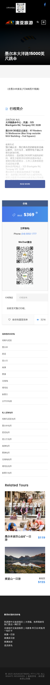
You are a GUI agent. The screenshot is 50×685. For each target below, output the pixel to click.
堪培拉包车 (7, 466)
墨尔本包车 (7, 425)
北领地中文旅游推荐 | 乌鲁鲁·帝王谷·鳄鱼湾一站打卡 (24, 629)
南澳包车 (6, 445)
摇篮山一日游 (13, 579)
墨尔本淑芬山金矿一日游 (18, 538)
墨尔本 (5, 347)
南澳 (4, 367)
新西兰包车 (7, 472)
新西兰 (5, 394)
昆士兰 (5, 360)
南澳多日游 (9, 638)
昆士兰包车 (7, 439)
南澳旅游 (8, 641)
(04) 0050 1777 (28, 233)
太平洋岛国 (7, 401)
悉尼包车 (6, 432)
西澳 (4, 374)
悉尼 (4, 353)
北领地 (5, 380)
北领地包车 (7, 459)
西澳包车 (6, 452)
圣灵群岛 (8, 645)
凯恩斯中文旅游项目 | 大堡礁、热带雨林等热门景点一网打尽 (24, 623)
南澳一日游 (9, 634)
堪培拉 (5, 387)
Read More (25, 184)
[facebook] (45, 4)
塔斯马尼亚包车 (9, 419)
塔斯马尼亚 (7, 340)
